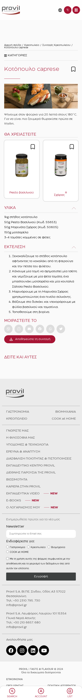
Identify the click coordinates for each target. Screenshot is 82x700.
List (69, 696)
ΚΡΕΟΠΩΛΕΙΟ (16, 418)
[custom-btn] (8, 329)
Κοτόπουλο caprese (16, 47)
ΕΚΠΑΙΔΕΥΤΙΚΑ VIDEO (23, 493)
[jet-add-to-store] (73, 69)
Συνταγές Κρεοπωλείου (56, 45)
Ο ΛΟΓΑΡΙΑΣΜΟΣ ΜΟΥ (23, 507)
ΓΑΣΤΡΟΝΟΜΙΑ (17, 411)
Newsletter (15, 526)
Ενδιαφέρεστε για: (20, 541)
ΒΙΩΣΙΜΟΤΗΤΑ (16, 479)
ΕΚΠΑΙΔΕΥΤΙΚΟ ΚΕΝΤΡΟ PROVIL (30, 465)
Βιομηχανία (58, 547)
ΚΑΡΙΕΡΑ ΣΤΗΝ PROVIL (23, 486)
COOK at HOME (64, 418)
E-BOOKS (13, 500)
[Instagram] (22, 650)
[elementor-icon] (12, 691)
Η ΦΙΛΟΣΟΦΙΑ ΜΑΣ (20, 437)
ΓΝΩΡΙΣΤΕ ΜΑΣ (17, 430)
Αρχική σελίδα (12, 45)
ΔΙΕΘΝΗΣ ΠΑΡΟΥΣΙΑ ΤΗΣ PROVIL (31, 472)
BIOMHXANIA (65, 411)
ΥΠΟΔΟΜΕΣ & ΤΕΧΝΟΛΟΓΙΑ (27, 444)
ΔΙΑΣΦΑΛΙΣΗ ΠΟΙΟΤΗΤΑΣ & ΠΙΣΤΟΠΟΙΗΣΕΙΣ (38, 458)
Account (41, 696)
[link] (11, 9)
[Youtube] (44, 650)
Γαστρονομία (17, 547)
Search (12, 696)
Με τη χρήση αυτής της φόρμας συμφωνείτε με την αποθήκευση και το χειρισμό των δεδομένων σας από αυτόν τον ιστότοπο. (38, 564)
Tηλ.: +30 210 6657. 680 (23, 622)
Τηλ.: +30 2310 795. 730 (23, 600)
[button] (15, 56)
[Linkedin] (33, 650)
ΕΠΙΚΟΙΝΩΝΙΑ (14, 679)
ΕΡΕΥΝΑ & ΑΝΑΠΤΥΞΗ (23, 451)
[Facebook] (11, 650)
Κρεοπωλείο (31, 45)
